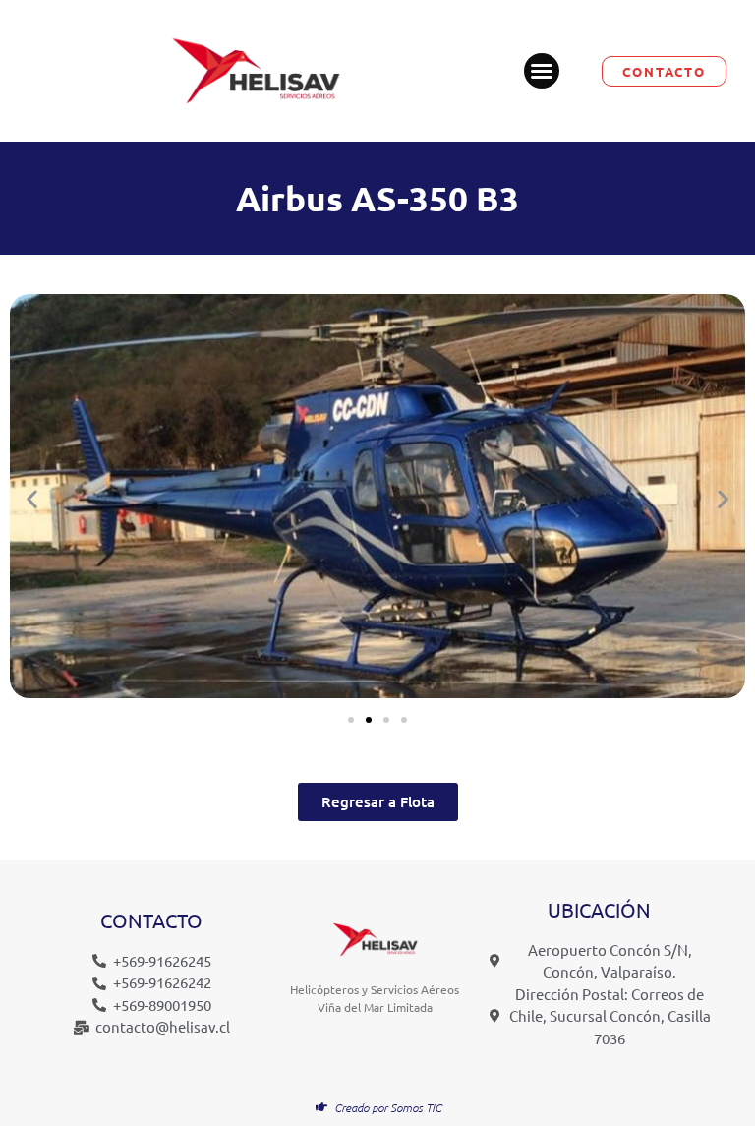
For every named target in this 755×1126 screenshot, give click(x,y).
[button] (541, 71)
